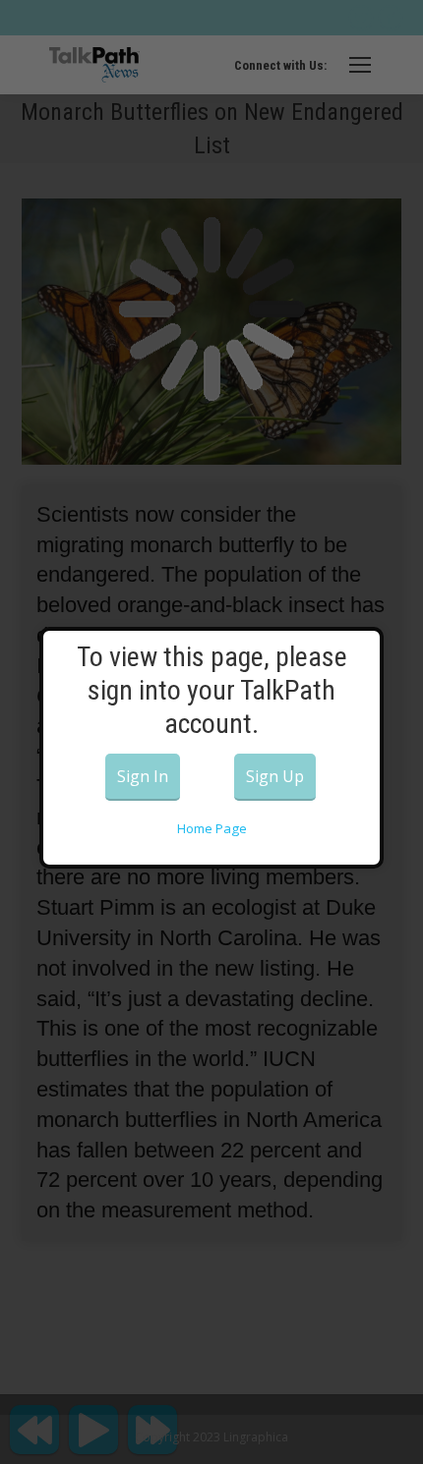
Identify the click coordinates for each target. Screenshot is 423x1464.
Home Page (212, 828)
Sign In (142, 776)
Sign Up (275, 776)
